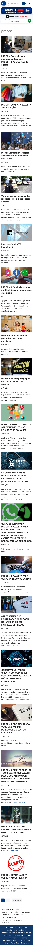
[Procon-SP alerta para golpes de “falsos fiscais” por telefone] (16, 366)
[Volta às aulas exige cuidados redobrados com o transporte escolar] (16, 184)
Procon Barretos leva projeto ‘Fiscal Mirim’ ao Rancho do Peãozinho (15, 156)
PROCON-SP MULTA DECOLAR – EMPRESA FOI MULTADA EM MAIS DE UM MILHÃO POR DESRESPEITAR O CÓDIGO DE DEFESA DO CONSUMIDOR (16, 776)
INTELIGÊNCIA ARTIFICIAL (20, 912)
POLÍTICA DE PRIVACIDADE (12, 920)
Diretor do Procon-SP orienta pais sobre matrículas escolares (15, 338)
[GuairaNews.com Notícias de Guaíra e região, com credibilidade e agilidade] (3, 3)
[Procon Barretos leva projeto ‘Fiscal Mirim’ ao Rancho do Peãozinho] (16, 141)
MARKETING (6, 915)
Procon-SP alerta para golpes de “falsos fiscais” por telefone (15, 381)
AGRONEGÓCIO (8, 910)
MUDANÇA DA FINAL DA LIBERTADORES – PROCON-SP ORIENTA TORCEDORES (16, 829)
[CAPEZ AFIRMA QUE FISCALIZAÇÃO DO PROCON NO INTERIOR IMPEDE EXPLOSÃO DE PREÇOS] (16, 604)
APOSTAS (20, 910)
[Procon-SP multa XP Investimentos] (16, 232)
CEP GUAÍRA (18, 915)
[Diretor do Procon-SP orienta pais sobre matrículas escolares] (16, 323)
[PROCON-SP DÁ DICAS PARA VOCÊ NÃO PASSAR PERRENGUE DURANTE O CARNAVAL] (16, 712)
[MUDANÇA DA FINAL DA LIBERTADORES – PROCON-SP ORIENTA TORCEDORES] (16, 814)
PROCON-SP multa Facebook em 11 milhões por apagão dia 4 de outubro (16, 290)
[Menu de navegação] (30, 3)
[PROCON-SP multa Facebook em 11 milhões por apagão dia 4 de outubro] (16, 275)
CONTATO (5, 923)
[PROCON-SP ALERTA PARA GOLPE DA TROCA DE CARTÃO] (16, 564)
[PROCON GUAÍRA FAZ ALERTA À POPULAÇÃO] (16, 93)
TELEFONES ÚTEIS (9, 917)
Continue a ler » (16, 220)
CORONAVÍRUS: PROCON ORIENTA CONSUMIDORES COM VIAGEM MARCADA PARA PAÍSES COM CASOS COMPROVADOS (16, 676)
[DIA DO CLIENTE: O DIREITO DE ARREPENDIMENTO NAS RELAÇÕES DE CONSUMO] (16, 412)
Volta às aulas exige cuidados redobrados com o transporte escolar (15, 199)
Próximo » (17, 900)
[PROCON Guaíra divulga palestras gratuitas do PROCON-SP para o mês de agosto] (16, 44)
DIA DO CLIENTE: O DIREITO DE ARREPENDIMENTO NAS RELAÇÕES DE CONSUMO (16, 427)
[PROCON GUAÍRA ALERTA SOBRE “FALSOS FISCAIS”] (16, 863)
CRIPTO (5, 912)
